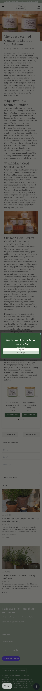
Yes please (21, 350)
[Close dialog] (39, 334)
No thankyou (21, 352)
